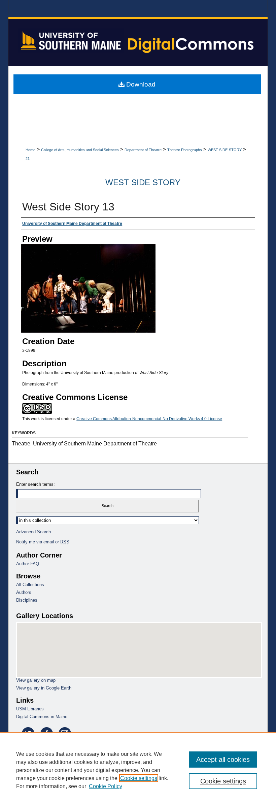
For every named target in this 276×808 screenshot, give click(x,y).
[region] (138, 770)
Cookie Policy (105, 786)
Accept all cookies (223, 759)
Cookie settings (138, 778)
